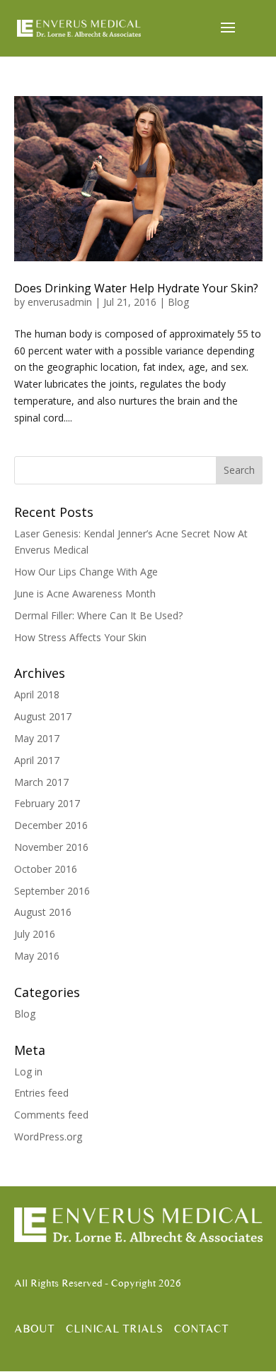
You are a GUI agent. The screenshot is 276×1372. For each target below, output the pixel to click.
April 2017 (36, 760)
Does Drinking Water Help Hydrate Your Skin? (136, 288)
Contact (201, 1328)
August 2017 (42, 716)
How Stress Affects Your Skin (80, 637)
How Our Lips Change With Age (86, 571)
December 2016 (51, 825)
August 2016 (42, 912)
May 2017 (36, 738)
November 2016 (51, 847)
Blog (178, 302)
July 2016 (34, 934)
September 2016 (52, 890)
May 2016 (36, 955)
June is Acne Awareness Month (85, 593)
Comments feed (51, 1114)
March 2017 (41, 782)
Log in (28, 1071)
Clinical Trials (114, 1328)
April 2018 (36, 694)
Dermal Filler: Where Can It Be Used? (98, 615)
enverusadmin (60, 302)
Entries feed (41, 1092)
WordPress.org (48, 1136)
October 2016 (45, 869)
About (34, 1328)
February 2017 (47, 803)
